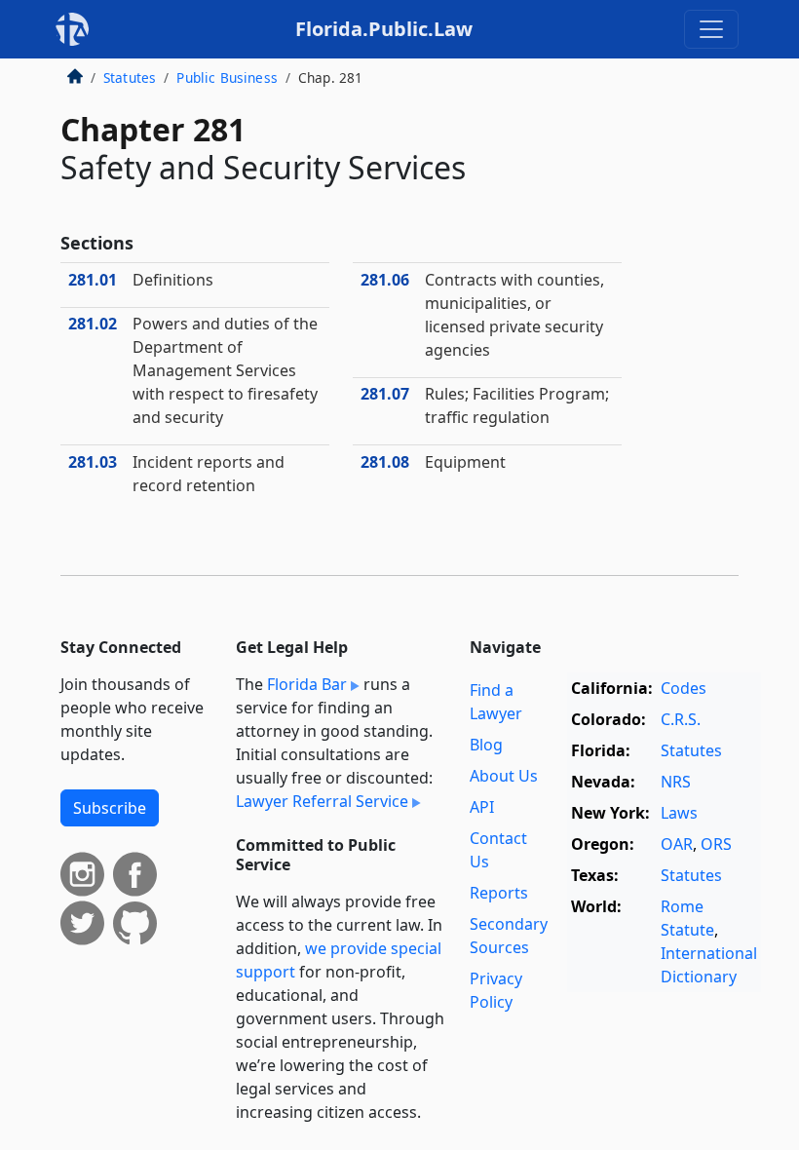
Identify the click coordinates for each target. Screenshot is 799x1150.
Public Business (226, 77)
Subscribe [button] (109, 808)
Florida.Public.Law (384, 29)
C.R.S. (681, 719)
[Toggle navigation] (711, 29)
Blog (486, 744)
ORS (716, 844)
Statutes (129, 77)
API (482, 807)
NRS (676, 781)
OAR (677, 844)
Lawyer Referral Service (322, 801)
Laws (679, 813)
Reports (499, 892)
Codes (683, 688)
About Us (504, 775)
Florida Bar (307, 684)
